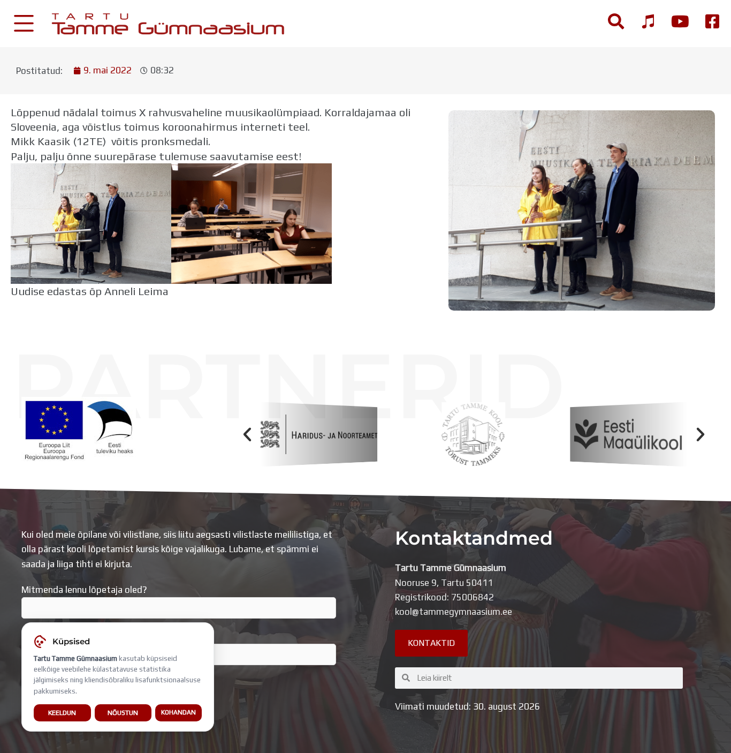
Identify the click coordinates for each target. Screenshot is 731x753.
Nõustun (123, 713)
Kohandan (178, 712)
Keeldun (62, 713)
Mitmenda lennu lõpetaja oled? (84, 589)
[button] (247, 434)
